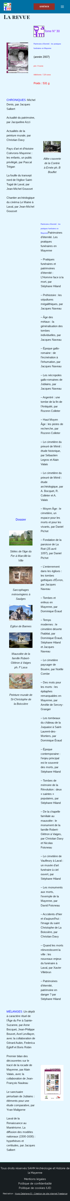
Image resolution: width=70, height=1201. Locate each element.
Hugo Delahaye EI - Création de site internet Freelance (41, 1193)
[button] (44, 6)
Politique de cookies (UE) (35, 1187)
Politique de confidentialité (35, 1183)
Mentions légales (35, 1179)
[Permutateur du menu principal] (62, 7)
